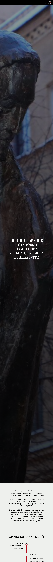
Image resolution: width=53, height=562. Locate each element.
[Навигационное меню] (2, 2)
